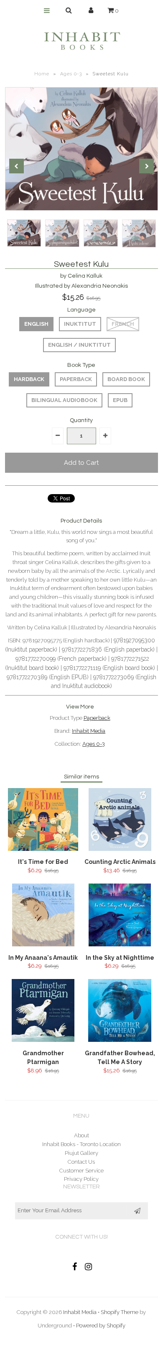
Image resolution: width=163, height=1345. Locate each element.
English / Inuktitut (79, 345)
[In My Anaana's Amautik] (43, 944)
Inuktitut (80, 324)
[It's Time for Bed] (43, 849)
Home (41, 74)
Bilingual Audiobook (64, 400)
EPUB (120, 400)
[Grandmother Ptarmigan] (43, 1040)
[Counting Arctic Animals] (120, 849)
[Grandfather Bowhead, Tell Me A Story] (119, 1040)
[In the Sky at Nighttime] (119, 944)
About (81, 1135)
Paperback (76, 379)
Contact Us (81, 1162)
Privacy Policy (81, 1179)
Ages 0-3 (71, 74)
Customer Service (81, 1170)
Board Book (126, 379)
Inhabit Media (88, 731)
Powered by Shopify (100, 1325)
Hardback (29, 379)
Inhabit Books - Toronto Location (81, 1144)
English (36, 324)
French (123, 324)
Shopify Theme (119, 1312)
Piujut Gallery (81, 1153)
